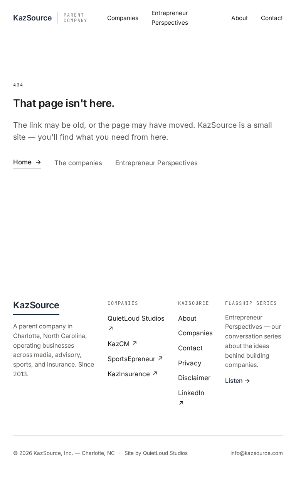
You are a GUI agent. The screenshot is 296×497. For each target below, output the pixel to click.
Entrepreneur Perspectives (156, 163)
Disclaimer (194, 378)
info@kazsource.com (256, 453)
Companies (122, 18)
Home (27, 162)
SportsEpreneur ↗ (135, 359)
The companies (78, 163)
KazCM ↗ (123, 344)
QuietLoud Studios (165, 453)
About (239, 18)
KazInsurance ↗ (133, 374)
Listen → (237, 380)
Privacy (190, 363)
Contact (272, 18)
